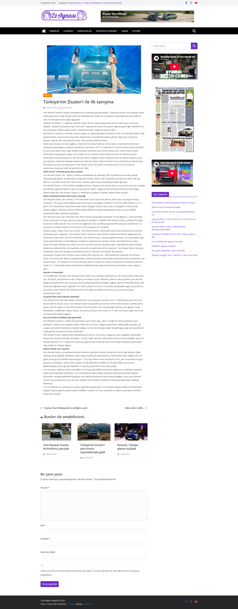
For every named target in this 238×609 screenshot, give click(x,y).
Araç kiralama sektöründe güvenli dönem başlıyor (173, 202)
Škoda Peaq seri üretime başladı (166, 207)
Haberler (54, 31)
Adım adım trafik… (134, 407)
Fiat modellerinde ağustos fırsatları (167, 241)
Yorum (44, 487)
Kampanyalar (84, 31)
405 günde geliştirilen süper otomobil (168, 250)
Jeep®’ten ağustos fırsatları (164, 246)
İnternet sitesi (47, 552)
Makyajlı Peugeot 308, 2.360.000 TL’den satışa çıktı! (174, 255)
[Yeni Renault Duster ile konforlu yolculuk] (56, 425)
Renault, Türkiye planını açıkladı (127, 446)
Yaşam (124, 31)
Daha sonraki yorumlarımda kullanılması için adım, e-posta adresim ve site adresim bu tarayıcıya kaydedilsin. (89, 572)
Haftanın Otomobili (106, 31)
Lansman (68, 31)
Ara (194, 45)
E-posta (45, 538)
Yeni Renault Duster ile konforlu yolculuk (56, 446)
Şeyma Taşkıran (66, 108)
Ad (42, 525)
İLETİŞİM (136, 31)
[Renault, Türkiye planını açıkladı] (131, 425)
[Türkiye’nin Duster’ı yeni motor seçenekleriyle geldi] (94, 425)
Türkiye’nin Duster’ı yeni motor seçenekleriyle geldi (92, 448)
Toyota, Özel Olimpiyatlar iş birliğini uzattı (65, 407)
